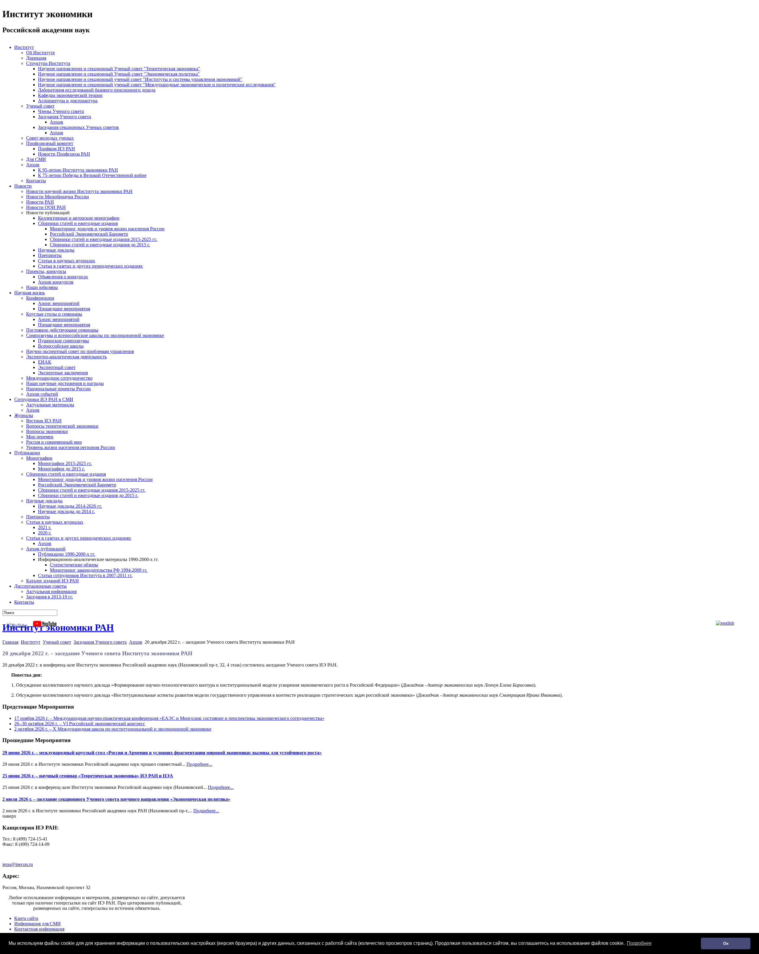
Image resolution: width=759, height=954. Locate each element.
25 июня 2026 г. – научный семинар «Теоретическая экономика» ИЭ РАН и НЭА (87, 775)
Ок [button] (725, 943)
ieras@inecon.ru (17, 864)
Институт (30, 642)
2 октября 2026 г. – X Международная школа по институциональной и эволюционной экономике (112, 728)
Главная (10, 642)
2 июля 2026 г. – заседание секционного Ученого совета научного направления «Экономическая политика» (116, 799)
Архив (135, 642)
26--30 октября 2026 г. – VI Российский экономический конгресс (79, 723)
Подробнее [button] (639, 943)
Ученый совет (57, 642)
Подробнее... (199, 764)
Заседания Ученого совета (100, 642)
